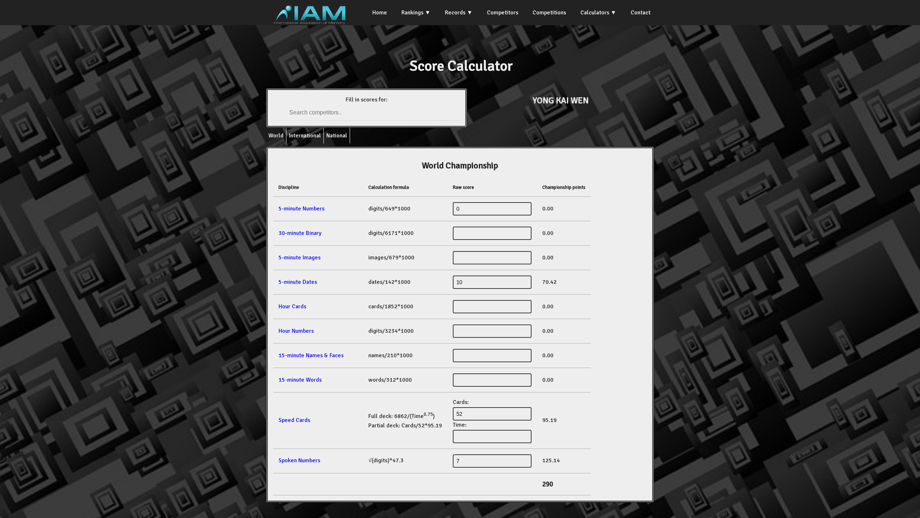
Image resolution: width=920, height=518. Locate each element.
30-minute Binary (300, 233)
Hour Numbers (296, 331)
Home (379, 12)
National (336, 135)
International (305, 135)
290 (547, 484)
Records (455, 12)
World (276, 135)
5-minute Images (300, 257)
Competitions (549, 12)
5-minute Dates (298, 282)
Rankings (412, 12)
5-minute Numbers (302, 208)
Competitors (502, 12)
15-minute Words (300, 379)
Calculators (594, 12)
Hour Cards (292, 306)
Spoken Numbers (299, 460)
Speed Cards (294, 420)
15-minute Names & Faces (311, 355)
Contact (640, 12)
